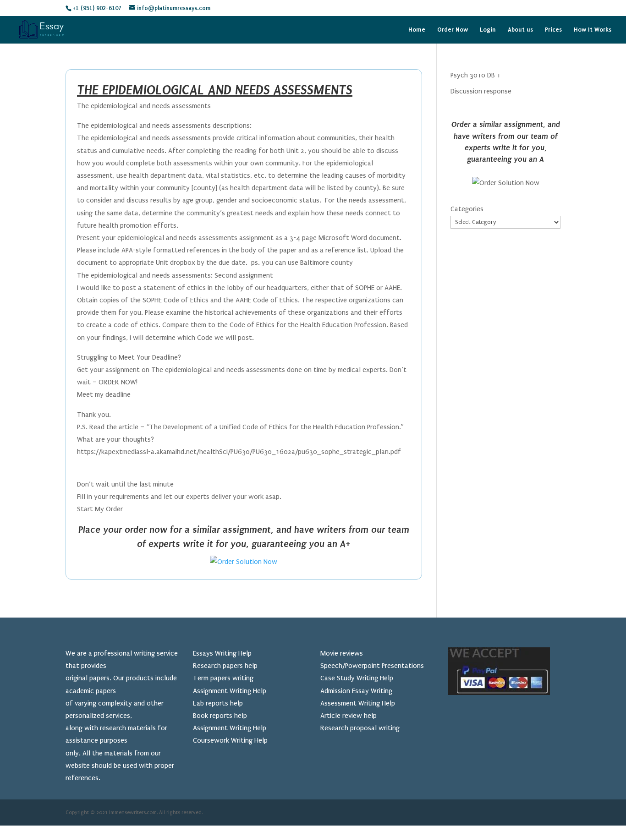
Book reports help (220, 715)
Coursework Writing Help (230, 740)
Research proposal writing (360, 728)
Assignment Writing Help (229, 691)
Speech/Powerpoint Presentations (372, 666)
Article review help (348, 715)
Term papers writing (223, 678)
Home (416, 30)
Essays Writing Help (222, 653)
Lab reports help (218, 703)
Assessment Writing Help (357, 703)
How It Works (592, 30)
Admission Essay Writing (356, 691)
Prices (553, 30)
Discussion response (480, 91)
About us (520, 30)
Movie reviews (341, 653)
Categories (466, 209)
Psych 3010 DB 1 (475, 75)
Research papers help (225, 666)
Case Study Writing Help (356, 678)
